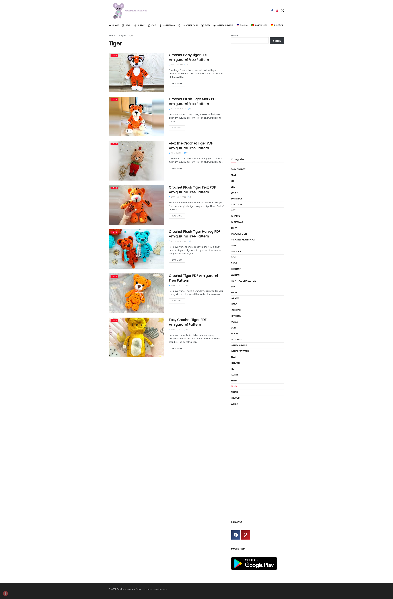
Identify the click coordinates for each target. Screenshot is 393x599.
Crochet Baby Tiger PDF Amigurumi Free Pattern (189, 57)
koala (234, 321)
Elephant (236, 269)
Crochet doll (190, 25)
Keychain (236, 316)
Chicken (235, 216)
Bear (128, 25)
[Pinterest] (245, 535)
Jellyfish (236, 310)
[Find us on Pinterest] (277, 11)
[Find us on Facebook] (272, 11)
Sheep (234, 380)
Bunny (141, 25)
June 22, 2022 (176, 64)
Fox (233, 286)
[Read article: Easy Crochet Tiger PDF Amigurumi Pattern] (136, 337)
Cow (234, 228)
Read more (178, 83)
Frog (234, 292)
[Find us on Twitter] (282, 11)
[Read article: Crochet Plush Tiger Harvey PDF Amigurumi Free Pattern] (136, 249)
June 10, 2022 (176, 153)
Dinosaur (236, 251)
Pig (232, 368)
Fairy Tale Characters (243, 280)
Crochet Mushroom (243, 239)
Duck (234, 263)
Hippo (234, 304)
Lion (233, 327)
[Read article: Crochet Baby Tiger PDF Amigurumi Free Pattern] (136, 72)
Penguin (235, 362)
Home (116, 25)
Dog (233, 257)
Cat (154, 25)
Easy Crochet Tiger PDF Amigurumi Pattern (187, 322)
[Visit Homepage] (128, 11)
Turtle (234, 392)
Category (121, 35)
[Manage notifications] (5, 593)
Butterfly (236, 198)
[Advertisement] (258, 103)
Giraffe (235, 298)
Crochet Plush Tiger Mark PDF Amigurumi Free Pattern (193, 101)
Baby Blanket (238, 169)
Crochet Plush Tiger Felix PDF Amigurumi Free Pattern (192, 189)
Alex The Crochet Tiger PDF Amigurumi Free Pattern (191, 145)
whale (234, 404)
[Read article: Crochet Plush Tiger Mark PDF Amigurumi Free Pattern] (136, 116)
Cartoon (236, 204)
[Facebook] (235, 535)
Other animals (225, 25)
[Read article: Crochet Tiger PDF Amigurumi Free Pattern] (136, 293)
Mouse (234, 333)
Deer (207, 25)
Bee (232, 181)
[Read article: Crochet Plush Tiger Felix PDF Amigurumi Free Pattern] (136, 205)
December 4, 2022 (178, 109)
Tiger (130, 35)
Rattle (234, 374)
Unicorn (235, 398)
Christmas (169, 25)
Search (235, 35)
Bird (233, 186)
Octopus (236, 339)
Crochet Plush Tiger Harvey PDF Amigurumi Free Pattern (194, 234)
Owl (233, 357)
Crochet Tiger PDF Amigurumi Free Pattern (193, 278)
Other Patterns (240, 351)
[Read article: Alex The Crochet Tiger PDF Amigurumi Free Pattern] (136, 161)
